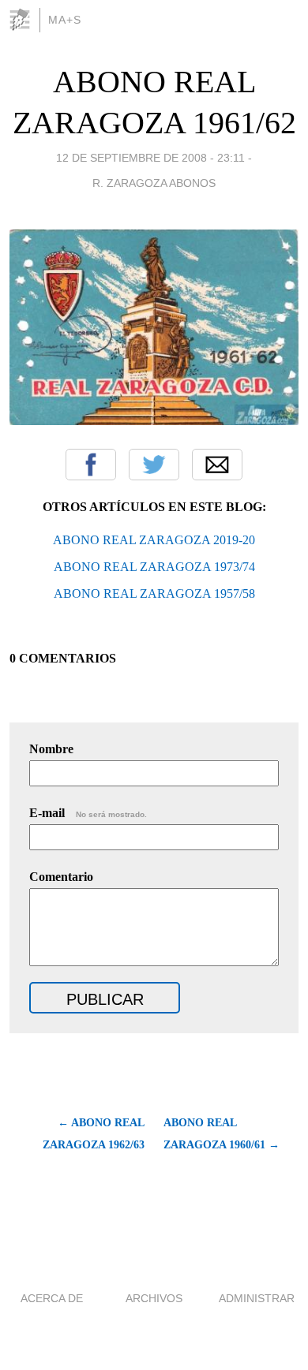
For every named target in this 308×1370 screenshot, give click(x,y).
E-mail (88, 812)
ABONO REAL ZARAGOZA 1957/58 (154, 593)
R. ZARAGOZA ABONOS (154, 183)
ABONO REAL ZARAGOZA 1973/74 (154, 566)
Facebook (91, 464)
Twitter (154, 464)
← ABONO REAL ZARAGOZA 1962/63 (94, 1134)
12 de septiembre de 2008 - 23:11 (150, 157)
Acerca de (52, 1298)
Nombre (51, 749)
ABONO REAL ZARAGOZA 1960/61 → (221, 1134)
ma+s (64, 19)
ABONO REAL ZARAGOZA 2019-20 (154, 540)
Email (217, 464)
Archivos (154, 1298)
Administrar (257, 1298)
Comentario (61, 876)
